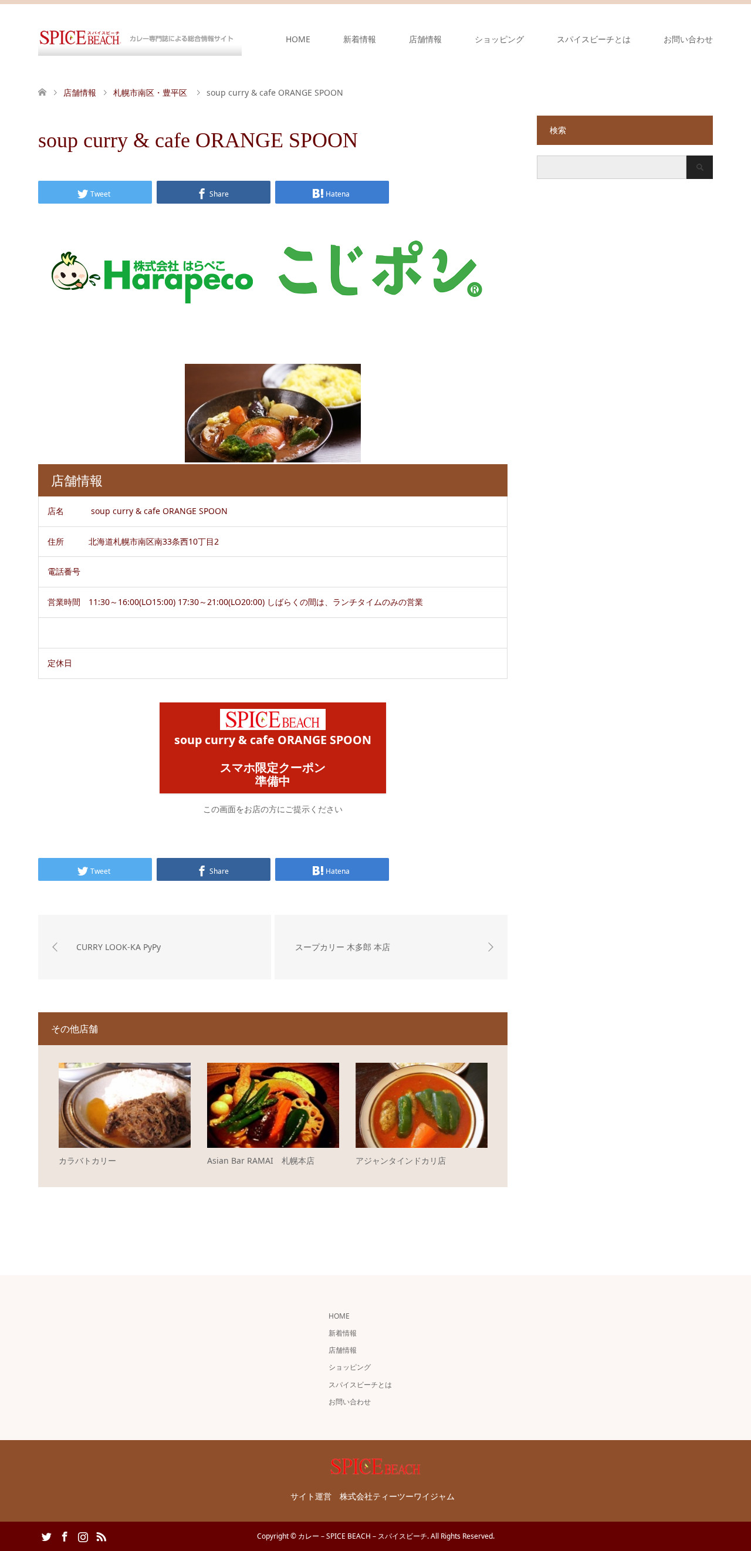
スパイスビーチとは (594, 39)
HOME (298, 39)
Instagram (83, 1536)
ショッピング (499, 39)
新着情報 (359, 39)
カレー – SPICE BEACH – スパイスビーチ (362, 1536)
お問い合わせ (688, 39)
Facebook (64, 1536)
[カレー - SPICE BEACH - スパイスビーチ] (140, 38)
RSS (101, 1536)
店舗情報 (425, 39)
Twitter (46, 1536)
